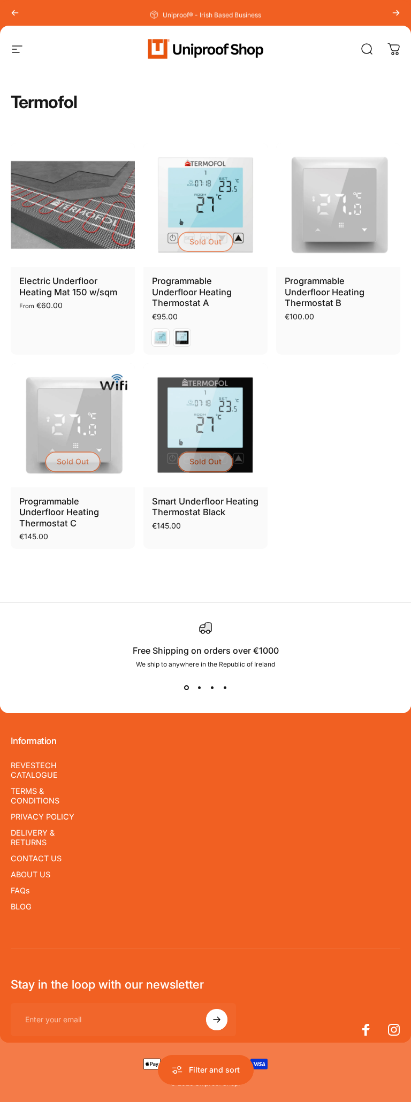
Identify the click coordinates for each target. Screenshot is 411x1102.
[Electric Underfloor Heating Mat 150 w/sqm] (73, 205)
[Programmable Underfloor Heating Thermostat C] (73, 425)
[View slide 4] (224, 687)
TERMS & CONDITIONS (35, 795)
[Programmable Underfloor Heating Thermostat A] (205, 205)
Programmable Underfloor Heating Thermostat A (192, 292)
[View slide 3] (212, 687)
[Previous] (15, 13)
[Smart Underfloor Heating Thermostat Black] (205, 425)
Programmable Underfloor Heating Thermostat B (324, 292)
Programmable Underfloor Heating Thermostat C (59, 512)
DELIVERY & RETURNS (33, 837)
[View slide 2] (199, 687)
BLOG (21, 906)
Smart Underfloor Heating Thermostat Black (205, 507)
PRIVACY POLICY (42, 816)
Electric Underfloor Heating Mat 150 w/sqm (68, 286)
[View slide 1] (186, 687)
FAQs (20, 890)
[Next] (396, 13)
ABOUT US (30, 874)
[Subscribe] (216, 1019)
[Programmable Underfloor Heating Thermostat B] (338, 205)
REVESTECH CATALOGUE (34, 770)
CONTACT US (36, 858)
